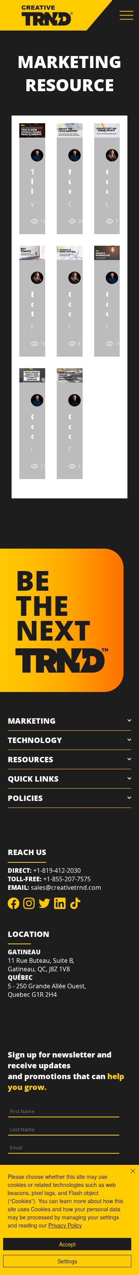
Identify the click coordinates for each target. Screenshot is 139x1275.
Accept (67, 1244)
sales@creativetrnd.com (66, 887)
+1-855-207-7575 (67, 879)
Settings (67, 1261)
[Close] (128, 1175)
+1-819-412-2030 (57, 870)
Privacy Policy (65, 1225)
